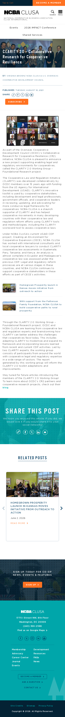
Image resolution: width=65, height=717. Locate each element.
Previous (3, 508)
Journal (16, 661)
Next (61, 508)
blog (5, 388)
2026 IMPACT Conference (40, 28)
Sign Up (31, 585)
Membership (19, 650)
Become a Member (31, 676)
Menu (60, 15)
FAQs (36, 657)
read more (18, 523)
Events (14, 28)
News (37, 661)
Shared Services (32, 35)
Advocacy (17, 654)
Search (53, 15)
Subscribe (15, 102)
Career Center (20, 657)
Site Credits (17, 706)
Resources (40, 654)
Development (41, 650)
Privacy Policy (46, 706)
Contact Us (31, 688)
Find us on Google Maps (31, 630)
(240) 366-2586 (32, 626)
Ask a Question (31, 682)
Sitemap (31, 706)
